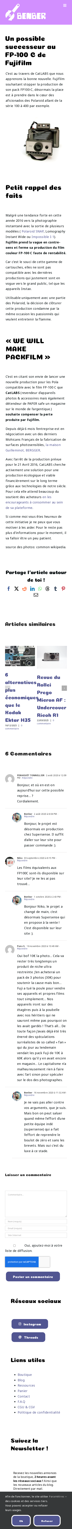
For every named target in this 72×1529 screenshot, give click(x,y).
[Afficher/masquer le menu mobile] (65, 5)
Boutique (25, 1374)
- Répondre (26, 777)
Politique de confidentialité (39, 1412)
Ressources (26, 1385)
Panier (23, 1391)
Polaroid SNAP (33, 231)
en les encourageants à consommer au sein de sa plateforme (34, 502)
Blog (21, 1380)
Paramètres (57, 1496)
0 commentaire (13, 727)
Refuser (47, 1520)
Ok (21, 1520)
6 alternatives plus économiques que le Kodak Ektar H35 (22, 697)
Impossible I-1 (43, 237)
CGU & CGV (26, 1407)
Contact (24, 1396)
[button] (7, 688)
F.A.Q (21, 1401)
